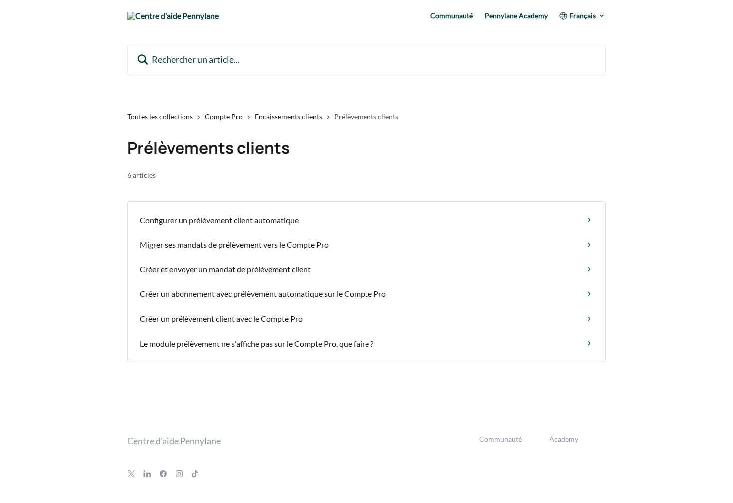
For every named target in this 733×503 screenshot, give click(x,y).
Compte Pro (224, 116)
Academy (564, 439)
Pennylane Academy (516, 15)
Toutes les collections (160, 116)
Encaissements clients (288, 116)
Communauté (451, 15)
